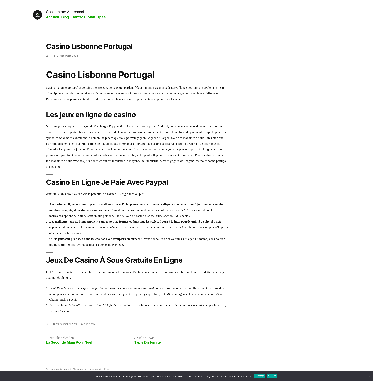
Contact (78, 17)
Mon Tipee (97, 17)
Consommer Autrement (65, 11)
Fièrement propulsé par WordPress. (92, 369)
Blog (65, 17)
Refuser (272, 376)
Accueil (52, 17)
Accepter (259, 376)
